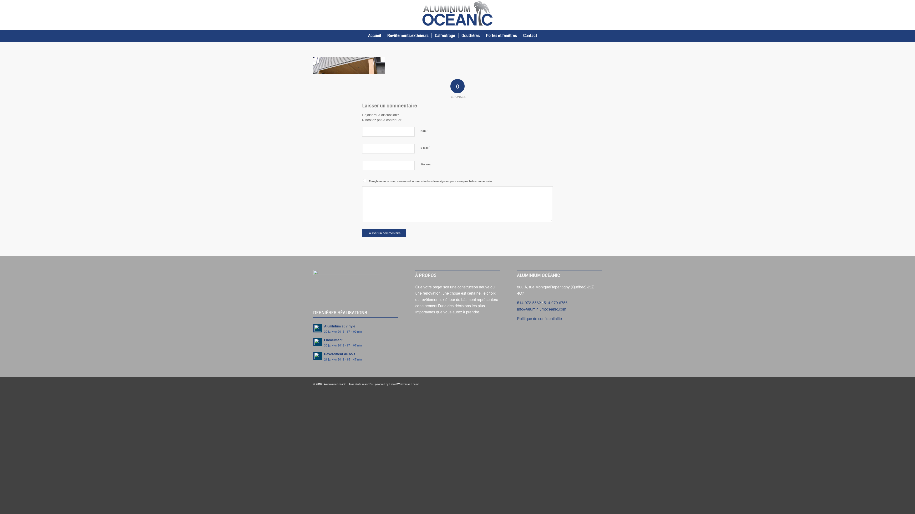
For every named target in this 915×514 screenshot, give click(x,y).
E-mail (425, 147)
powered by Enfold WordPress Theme (397, 384)
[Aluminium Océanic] (457, 15)
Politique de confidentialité (539, 318)
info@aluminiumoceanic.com (541, 309)
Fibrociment (333, 340)
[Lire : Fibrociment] (317, 342)
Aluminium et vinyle (339, 326)
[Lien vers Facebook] (598, 15)
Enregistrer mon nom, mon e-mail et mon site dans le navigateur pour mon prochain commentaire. (431, 181)
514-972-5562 (529, 302)
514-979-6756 (556, 302)
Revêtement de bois (340, 354)
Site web (426, 164)
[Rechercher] (545, 36)
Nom (424, 130)
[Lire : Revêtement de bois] (317, 356)
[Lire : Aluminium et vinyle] (317, 328)
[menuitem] (374, 36)
